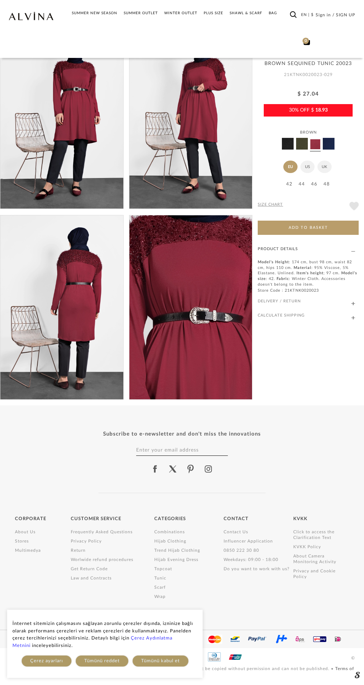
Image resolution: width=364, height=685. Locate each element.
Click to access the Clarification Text (313, 535)
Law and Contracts (91, 578)
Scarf (160, 587)
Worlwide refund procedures (102, 559)
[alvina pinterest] (190, 469)
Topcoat (163, 569)
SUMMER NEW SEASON (94, 13)
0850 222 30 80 (241, 550)
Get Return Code (89, 569)
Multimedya (28, 550)
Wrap (160, 596)
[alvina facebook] (155, 469)
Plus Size (213, 13)
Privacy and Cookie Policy (314, 574)
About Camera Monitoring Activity (314, 559)
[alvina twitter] (172, 469)
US (307, 167)
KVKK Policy (307, 547)
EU (290, 167)
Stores (22, 541)
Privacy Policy (86, 541)
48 (326, 184)
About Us (25, 532)
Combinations (169, 532)
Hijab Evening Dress (176, 559)
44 (302, 184)
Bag (273, 13)
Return (78, 550)
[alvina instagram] (209, 469)
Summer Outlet (141, 13)
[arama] (293, 14)
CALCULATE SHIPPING (281, 315)
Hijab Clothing (170, 541)
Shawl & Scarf (246, 13)
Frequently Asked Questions (102, 532)
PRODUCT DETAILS (278, 249)
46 (314, 184)
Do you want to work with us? (256, 569)
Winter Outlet (180, 13)
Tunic (160, 578)
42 (289, 184)
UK (324, 167)
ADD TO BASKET (308, 228)
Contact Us (236, 532)
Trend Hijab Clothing (177, 550)
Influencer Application (248, 541)
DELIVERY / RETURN (279, 301)
